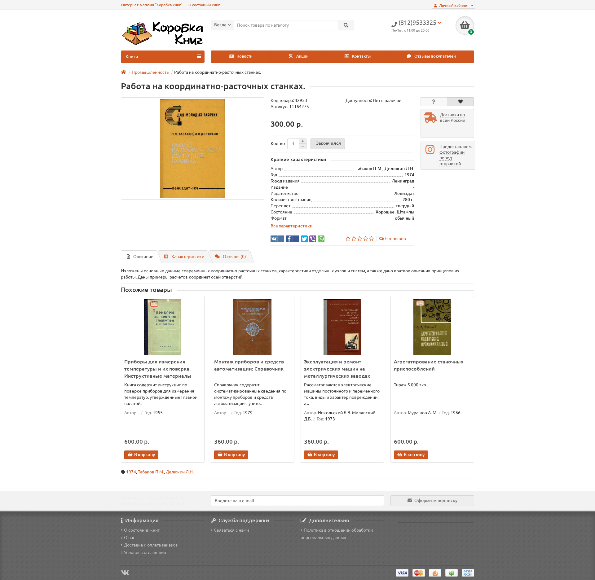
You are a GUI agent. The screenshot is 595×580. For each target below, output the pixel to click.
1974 (131, 471)
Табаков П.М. (151, 471)
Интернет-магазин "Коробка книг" (151, 5)
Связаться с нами (231, 530)
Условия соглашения (145, 552)
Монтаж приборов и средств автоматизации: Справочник (249, 365)
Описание (143, 256)
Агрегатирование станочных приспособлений (428, 365)
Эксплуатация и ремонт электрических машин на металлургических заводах (337, 369)
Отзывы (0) (234, 256)
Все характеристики (292, 225)
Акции (302, 56)
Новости (244, 56)
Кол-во (278, 143)
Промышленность (150, 72)
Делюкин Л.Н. (180, 471)
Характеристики (187, 256)
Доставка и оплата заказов (151, 545)
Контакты (361, 56)
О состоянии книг (204, 5)
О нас (129, 537)
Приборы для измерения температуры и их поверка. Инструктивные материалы (157, 369)
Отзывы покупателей (434, 56)
